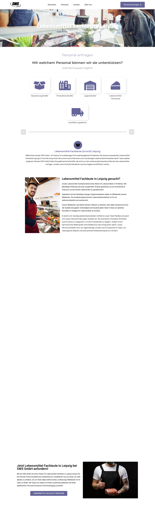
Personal (64, 4)
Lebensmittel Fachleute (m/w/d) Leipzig (77, 151)
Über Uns (88, 4)
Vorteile (76, 4)
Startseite (52, 4)
